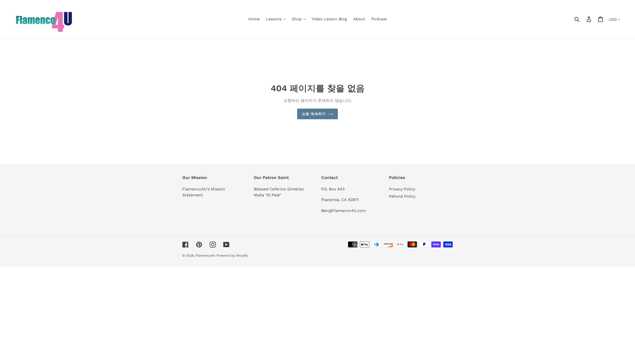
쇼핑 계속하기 (314, 114)
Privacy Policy (402, 189)
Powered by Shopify (232, 255)
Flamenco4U (205, 255)
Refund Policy (402, 196)
